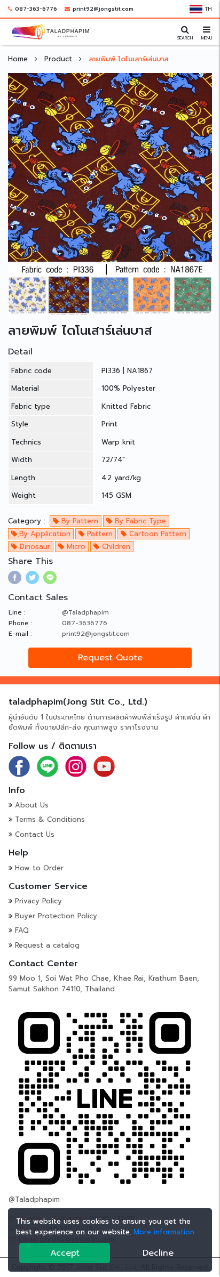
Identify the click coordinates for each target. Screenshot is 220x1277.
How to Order (39, 868)
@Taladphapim (85, 612)
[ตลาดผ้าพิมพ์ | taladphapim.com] (50, 31)
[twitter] (32, 577)
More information (163, 1232)
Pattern (98, 534)
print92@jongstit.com (103, 9)
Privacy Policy (38, 901)
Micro (74, 546)
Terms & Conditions (50, 819)
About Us (32, 805)
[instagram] (76, 766)
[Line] (47, 766)
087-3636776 (84, 623)
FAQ (22, 930)
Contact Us (34, 834)
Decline (158, 1253)
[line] (50, 577)
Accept (65, 1253)
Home (19, 59)
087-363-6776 (36, 9)
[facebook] (14, 577)
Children (114, 546)
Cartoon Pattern (156, 534)
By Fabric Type (139, 521)
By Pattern (78, 521)
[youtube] (104, 766)
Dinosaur (33, 546)
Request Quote (110, 657)
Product (59, 59)
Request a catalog (47, 945)
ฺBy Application (43, 534)
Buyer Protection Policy (56, 916)
